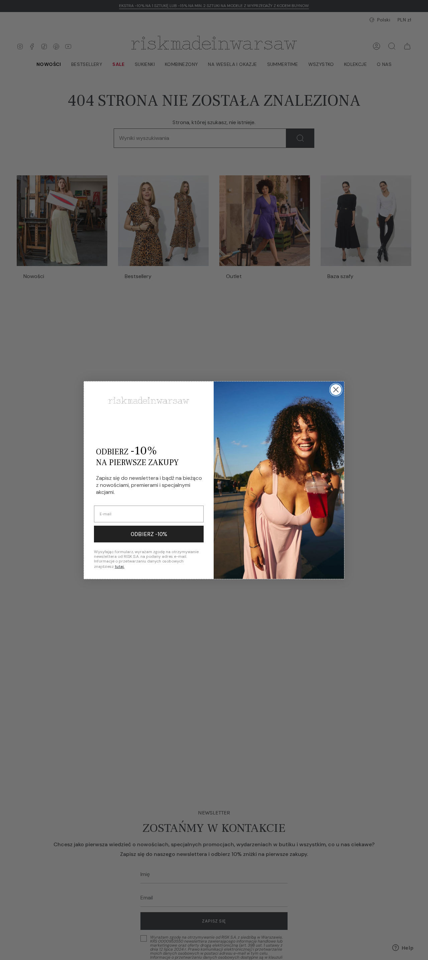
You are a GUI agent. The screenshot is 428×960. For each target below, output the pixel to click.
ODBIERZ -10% (149, 534)
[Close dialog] (336, 390)
